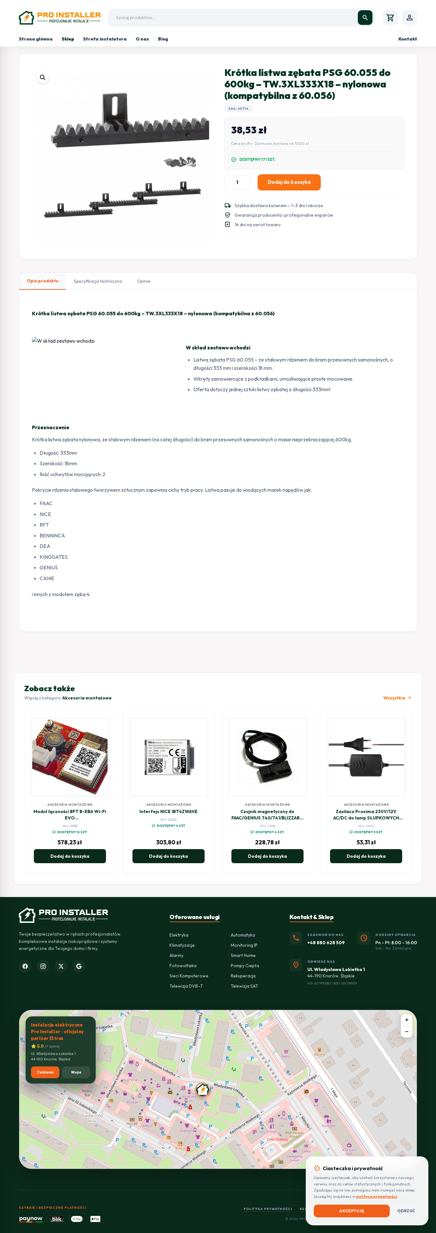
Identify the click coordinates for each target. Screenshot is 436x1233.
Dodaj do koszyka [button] (69, 856)
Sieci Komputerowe (188, 976)
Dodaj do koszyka (289, 182)
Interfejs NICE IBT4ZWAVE (168, 811)
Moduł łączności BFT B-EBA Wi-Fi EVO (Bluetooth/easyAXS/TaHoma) (70, 818)
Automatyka (243, 935)
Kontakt (407, 39)
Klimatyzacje (182, 945)
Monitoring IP (244, 945)
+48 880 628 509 (326, 942)
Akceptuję (351, 1210)
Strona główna (36, 39)
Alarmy (176, 955)
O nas (142, 39)
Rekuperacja (243, 976)
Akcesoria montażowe (87, 698)
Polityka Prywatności (268, 1209)
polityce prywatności (376, 1196)
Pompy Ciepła (245, 965)
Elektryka (178, 935)
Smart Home (243, 955)
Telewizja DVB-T (186, 986)
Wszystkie (397, 698)
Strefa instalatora (105, 39)
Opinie (143, 281)
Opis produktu (42, 281)
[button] (43, 77)
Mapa (76, 1072)
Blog (163, 39)
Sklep (68, 39)
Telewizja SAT (244, 986)
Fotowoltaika (183, 965)
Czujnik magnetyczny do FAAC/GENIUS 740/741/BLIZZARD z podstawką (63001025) (267, 818)
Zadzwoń (45, 1072)
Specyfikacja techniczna (98, 281)
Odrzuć (406, 1210)
